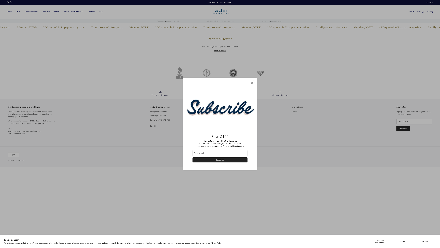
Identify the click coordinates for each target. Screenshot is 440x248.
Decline (425, 241)
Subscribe (220, 160)
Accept (402, 241)
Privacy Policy (216, 243)
